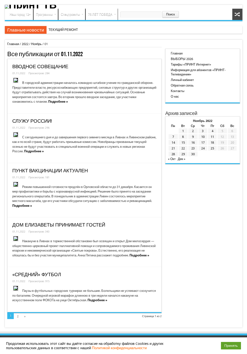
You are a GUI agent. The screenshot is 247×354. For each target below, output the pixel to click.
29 (183, 154)
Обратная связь (182, 85)
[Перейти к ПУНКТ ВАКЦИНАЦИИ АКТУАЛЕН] (15, 184)
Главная (13, 44)
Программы (44, 14)
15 (183, 142)
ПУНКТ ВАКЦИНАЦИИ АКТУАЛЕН (50, 171)
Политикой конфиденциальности (119, 348)
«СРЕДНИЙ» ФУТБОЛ (36, 274)
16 (193, 142)
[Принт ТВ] (123, 7)
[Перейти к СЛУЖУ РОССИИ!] (15, 134)
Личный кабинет (182, 80)
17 (203, 142)
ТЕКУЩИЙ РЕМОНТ (63, 30)
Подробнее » (58, 101)
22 (183, 148)
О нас (175, 96)
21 (173, 148)
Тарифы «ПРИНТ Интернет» (191, 64)
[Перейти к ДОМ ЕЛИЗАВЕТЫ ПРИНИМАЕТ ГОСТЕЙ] (15, 238)
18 (212, 142)
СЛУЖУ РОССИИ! (32, 121)
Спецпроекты (70, 14)
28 (173, 154)
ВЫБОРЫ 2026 (182, 59)
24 (203, 148)
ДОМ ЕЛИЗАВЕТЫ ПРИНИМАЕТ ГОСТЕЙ (58, 225)
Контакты (177, 91)
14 (173, 142)
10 (203, 137)
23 (193, 148)
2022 (25, 44)
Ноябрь (36, 44)
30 (193, 154)
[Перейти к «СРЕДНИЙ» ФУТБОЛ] (15, 288)
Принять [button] (231, 345)
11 (212, 137)
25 (212, 148)
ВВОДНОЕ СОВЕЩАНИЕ (40, 66)
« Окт (172, 159)
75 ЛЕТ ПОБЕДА (100, 14)
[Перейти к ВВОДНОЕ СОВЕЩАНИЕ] (15, 80)
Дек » (181, 159)
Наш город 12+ (20, 14)
